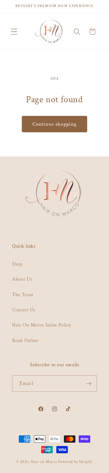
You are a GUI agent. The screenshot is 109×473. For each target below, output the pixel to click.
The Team (23, 295)
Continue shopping (54, 124)
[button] (14, 31)
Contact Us (23, 310)
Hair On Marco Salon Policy (41, 325)
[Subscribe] (89, 383)
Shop (17, 264)
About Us (22, 279)
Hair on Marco (44, 461)
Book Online (25, 340)
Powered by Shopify (75, 461)
